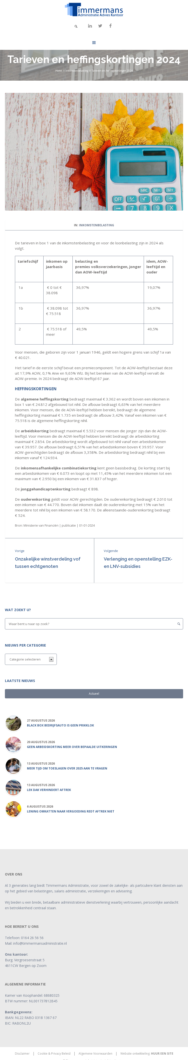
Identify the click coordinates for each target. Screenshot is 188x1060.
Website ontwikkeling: (146, 1053)
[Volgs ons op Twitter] (100, 26)
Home (58, 70)
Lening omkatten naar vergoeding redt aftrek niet (70, 811)
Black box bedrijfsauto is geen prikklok (60, 725)
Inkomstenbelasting (77, 70)
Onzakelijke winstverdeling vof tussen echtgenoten (48, 562)
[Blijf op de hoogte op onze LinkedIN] (90, 26)
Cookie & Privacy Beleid (54, 1053)
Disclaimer (22, 1053)
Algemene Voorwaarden (95, 1053)
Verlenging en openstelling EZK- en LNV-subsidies (138, 562)
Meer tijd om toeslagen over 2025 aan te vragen (67, 768)
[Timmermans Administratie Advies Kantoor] (94, 9)
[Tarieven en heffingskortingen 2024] (94, 151)
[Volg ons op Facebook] (110, 26)
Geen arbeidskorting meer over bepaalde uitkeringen (72, 747)
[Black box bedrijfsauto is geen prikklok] (13, 723)
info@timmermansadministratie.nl (40, 943)
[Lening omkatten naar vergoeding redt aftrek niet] (13, 809)
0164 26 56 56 (32, 937)
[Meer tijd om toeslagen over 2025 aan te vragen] (13, 766)
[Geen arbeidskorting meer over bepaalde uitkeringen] (13, 744)
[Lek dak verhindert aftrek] (13, 787)
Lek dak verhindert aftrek (49, 790)
